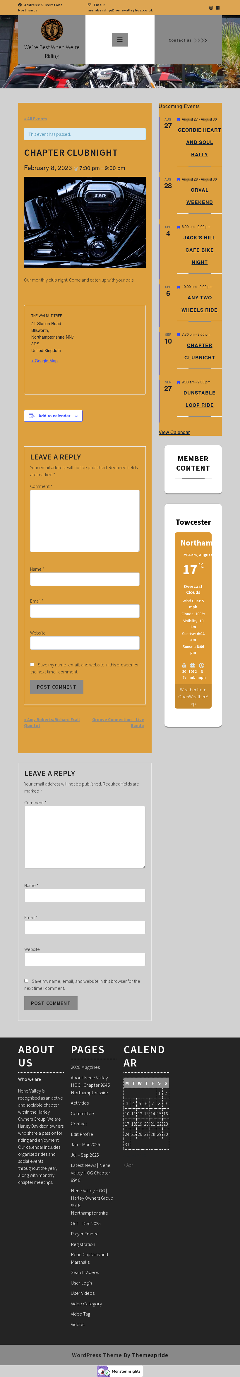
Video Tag (80, 1314)
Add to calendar (54, 416)
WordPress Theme (97, 1355)
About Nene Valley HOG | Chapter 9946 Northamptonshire (90, 1085)
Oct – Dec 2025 (86, 1223)
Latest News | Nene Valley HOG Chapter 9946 (90, 1172)
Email (37, 601)
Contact (79, 1123)
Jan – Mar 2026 (85, 1144)
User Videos (83, 1293)
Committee (82, 1113)
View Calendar (174, 432)
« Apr (128, 1165)
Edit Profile (82, 1134)
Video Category (86, 1303)
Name (37, 569)
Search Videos (85, 1272)
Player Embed (85, 1233)
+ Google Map (44, 360)
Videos (77, 1324)
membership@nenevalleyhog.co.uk (120, 10)
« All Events (35, 118)
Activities (80, 1103)
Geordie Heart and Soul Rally (199, 142)
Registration (83, 1244)
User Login (81, 1283)
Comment (41, 486)
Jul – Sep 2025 (85, 1155)
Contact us (180, 40)
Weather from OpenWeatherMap (193, 696)
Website (38, 633)
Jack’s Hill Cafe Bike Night (200, 249)
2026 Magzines (85, 1067)
